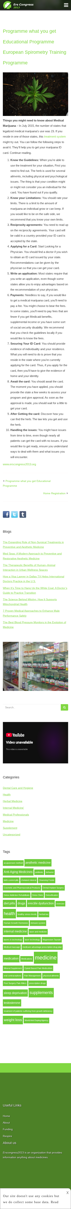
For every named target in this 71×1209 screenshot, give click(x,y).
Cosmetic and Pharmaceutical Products (22, 888)
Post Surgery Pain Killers (15, 983)
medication (11, 958)
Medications (26, 959)
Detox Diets (37, 895)
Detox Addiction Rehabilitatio (17, 895)
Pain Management (32, 975)
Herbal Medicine (12, 801)
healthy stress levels (27, 914)
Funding (8, 1129)
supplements (41, 992)
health (9, 913)
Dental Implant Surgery (53, 888)
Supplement (10, 827)
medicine (46, 957)
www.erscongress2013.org (19, 464)
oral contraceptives (12, 975)
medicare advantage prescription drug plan (42, 947)
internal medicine (15, 931)
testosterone (12, 1002)
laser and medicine (38, 932)
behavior (50, 872)
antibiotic (39, 872)
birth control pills (11, 880)
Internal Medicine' (13, 807)
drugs (21, 903)
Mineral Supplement (13, 968)
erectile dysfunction (41, 903)
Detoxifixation (52, 895)
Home (6, 1116)
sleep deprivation (15, 993)
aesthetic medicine (38, 862)
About (6, 1122)
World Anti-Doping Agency (36, 1020)
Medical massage (12, 947)
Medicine (8, 821)
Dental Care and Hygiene (18, 787)
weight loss (13, 1020)
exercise (60, 903)
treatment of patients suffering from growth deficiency (28, 1011)
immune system (38, 923)
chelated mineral (28, 880)
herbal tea (43, 914)
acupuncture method (13, 863)
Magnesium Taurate (52, 939)
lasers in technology (13, 939)
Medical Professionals (16, 814)
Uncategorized (11, 834)
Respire (7, 1136)
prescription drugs (37, 983)
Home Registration (54, 493)
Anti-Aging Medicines (18, 872)
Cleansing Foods (46, 880)
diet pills (9, 903)
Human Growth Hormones (16, 923)
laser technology (32, 939)
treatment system (55, 136)
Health (7, 794)
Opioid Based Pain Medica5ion (38, 968)
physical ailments (51, 975)
